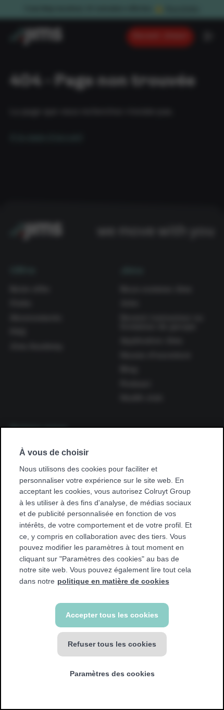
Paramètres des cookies (112, 673)
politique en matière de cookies (113, 581)
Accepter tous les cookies (112, 615)
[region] (112, 568)
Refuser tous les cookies (112, 644)
